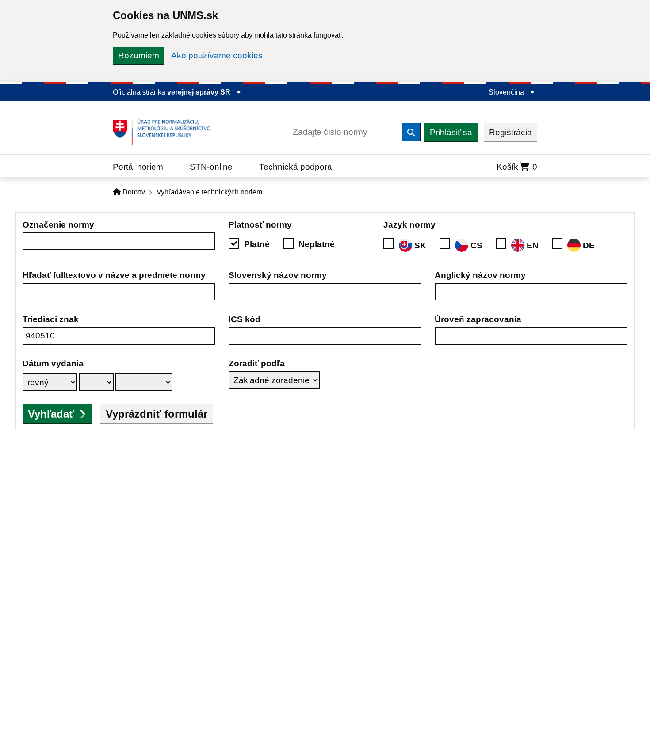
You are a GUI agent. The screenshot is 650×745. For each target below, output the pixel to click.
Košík (517, 166)
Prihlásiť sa (451, 132)
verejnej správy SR (199, 92)
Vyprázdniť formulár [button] (156, 414)
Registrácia (510, 132)
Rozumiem (138, 55)
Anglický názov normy (480, 275)
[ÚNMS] (165, 132)
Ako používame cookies (217, 55)
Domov (133, 192)
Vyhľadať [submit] (51, 414)
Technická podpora (295, 166)
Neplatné (316, 244)
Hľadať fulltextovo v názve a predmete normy (114, 275)
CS (476, 245)
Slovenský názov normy (278, 275)
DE (589, 245)
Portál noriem (138, 166)
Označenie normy (58, 224)
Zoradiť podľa (257, 363)
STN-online (211, 166)
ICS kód (244, 319)
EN (533, 245)
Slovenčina (507, 92)
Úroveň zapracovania (478, 319)
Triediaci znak (51, 319)
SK (420, 245)
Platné (257, 244)
